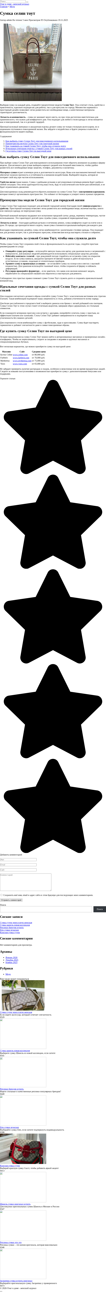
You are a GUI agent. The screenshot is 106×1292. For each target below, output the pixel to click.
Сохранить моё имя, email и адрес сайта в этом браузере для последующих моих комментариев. (48, 895)
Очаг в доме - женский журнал (14, 4)
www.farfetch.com (21, 358)
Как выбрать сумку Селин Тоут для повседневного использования (37, 141)
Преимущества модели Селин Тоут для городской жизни (32, 143)
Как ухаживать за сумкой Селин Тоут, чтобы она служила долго (36, 146)
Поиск (3, 905)
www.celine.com (20, 354)
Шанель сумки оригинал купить (15, 1204)
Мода (8, 974)
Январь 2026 (11, 957)
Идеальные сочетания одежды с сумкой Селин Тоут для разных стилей (39, 148)
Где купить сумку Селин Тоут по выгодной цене (28, 151)
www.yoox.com (20, 364)
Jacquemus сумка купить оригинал (16, 1281)
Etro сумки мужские (9, 930)
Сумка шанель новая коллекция (15, 925)
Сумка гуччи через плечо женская (16, 922)
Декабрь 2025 (12, 960)
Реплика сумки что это (11, 1242)
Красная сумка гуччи (10, 932)
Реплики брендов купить (12, 927)
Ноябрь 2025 (11, 962)
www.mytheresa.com (22, 361)
